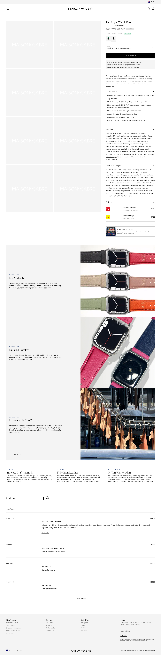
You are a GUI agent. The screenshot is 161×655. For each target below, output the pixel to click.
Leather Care (50, 631)
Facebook (84, 625)
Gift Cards (9, 633)
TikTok (83, 628)
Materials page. (94, 481)
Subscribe (123, 636)
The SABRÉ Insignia (113, 165)
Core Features (111, 91)
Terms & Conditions (13, 631)
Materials (109, 129)
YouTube (84, 631)
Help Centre (10, 625)
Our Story (49, 623)
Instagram (84, 623)
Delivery (109, 202)
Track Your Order (12, 623)
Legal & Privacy (20, 650)
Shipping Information (13, 628)
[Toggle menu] (8, 8)
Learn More (131, 233)
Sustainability (50, 628)
